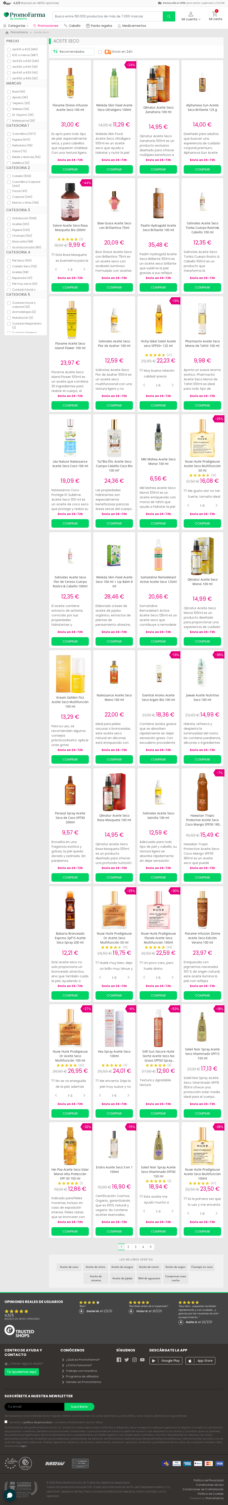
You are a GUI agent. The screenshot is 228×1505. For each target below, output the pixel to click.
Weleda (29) (20, 109)
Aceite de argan (175, 1267)
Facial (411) (19, 191)
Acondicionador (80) (26, 247)
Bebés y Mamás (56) (26, 157)
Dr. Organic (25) (23, 115)
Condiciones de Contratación (203, 1489)
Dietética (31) (20, 163)
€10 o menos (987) (25, 55)
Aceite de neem (149, 1267)
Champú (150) (22, 236)
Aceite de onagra (122, 1267)
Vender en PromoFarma (83, 1382)
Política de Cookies (211, 1494)
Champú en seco (202, 1267)
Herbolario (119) (22, 145)
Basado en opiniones (22, 1319)
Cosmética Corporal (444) (26, 184)
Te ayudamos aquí (21, 1372)
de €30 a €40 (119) (25, 67)
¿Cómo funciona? (79, 1365)
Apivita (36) (20, 97)
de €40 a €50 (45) (25, 72)
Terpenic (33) (21, 103)
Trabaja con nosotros (81, 1371)
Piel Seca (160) (22, 260)
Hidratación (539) (24, 218)
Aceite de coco (69, 1267)
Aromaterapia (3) (24, 312)
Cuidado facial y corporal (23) (24, 305)
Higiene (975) (21, 139)
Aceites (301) (20, 224)
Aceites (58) (20, 272)
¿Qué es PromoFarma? (83, 1359)
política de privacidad (38, 1422)
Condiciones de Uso (210, 1485)
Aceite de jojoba (122, 1278)
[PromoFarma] (24, 16)
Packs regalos (101, 25)
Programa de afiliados (82, 1376)
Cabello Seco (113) (24, 266)
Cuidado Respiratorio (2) (26, 325)
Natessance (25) (23, 120)
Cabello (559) (21, 176)
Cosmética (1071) (24, 134)
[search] (169, 16)
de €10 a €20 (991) (25, 49)
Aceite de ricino (95, 1267)
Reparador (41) (22, 278)
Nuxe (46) (18, 91)
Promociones (48, 25)
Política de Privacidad (209, 1480)
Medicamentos (134, 25)
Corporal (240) (22, 197)
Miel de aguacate (149, 1278)
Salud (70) (19, 151)
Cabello (75, 25)
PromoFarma (215, 1498)
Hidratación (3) (22, 318)
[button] (191, 16)
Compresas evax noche (175, 1278)
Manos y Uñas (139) (25, 202)
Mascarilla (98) (22, 241)
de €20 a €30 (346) (25, 61)
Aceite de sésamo (96, 1278)
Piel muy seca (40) (24, 284)
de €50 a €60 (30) (25, 78)
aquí (23, 1446)
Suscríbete (79, 1406)
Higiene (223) (21, 230)
